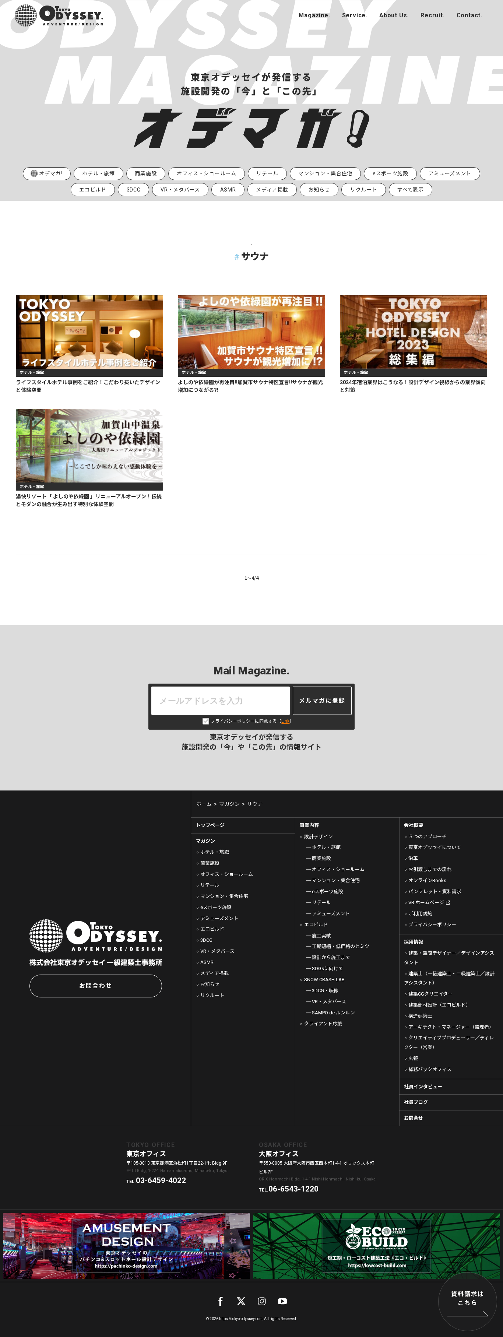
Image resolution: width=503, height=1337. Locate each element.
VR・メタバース (180, 190)
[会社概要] (394, 15)
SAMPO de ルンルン (333, 1012)
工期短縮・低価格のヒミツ (340, 946)
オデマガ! (50, 173)
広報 (413, 1058)
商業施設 (145, 173)
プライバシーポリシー (432, 924)
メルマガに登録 (322, 700)
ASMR (228, 190)
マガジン (205, 841)
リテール (267, 173)
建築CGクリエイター (430, 994)
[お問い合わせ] (469, 15)
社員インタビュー (423, 1086)
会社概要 (413, 825)
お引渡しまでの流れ (429, 869)
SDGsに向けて (327, 968)
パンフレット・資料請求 (434, 891)
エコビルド (92, 190)
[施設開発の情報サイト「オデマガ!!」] (314, 15)
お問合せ (413, 1118)
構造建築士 (420, 1016)
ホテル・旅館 (98, 173)
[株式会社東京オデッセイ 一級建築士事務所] (59, 15)
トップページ (210, 825)
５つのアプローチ (427, 836)
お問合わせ (95, 985)
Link (285, 721)
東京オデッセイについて (434, 847)
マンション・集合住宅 (325, 173)
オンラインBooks (427, 880)
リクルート (363, 190)
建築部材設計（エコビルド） (439, 1005)
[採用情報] (432, 15)
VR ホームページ (426, 902)
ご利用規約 (420, 913)
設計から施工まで (331, 957)
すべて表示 (410, 190)
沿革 (413, 858)
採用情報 (413, 942)
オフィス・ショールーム (206, 173)
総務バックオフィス (429, 1069)
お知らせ (319, 190)
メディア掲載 (272, 190)
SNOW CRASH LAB (324, 979)
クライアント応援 (323, 1024)
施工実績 (321, 935)
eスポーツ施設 (390, 173)
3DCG (134, 190)
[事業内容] (354, 15)
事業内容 (309, 825)
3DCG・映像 (325, 990)
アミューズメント (450, 173)
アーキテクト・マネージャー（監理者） (451, 1027)
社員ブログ (416, 1102)
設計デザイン (318, 836)
